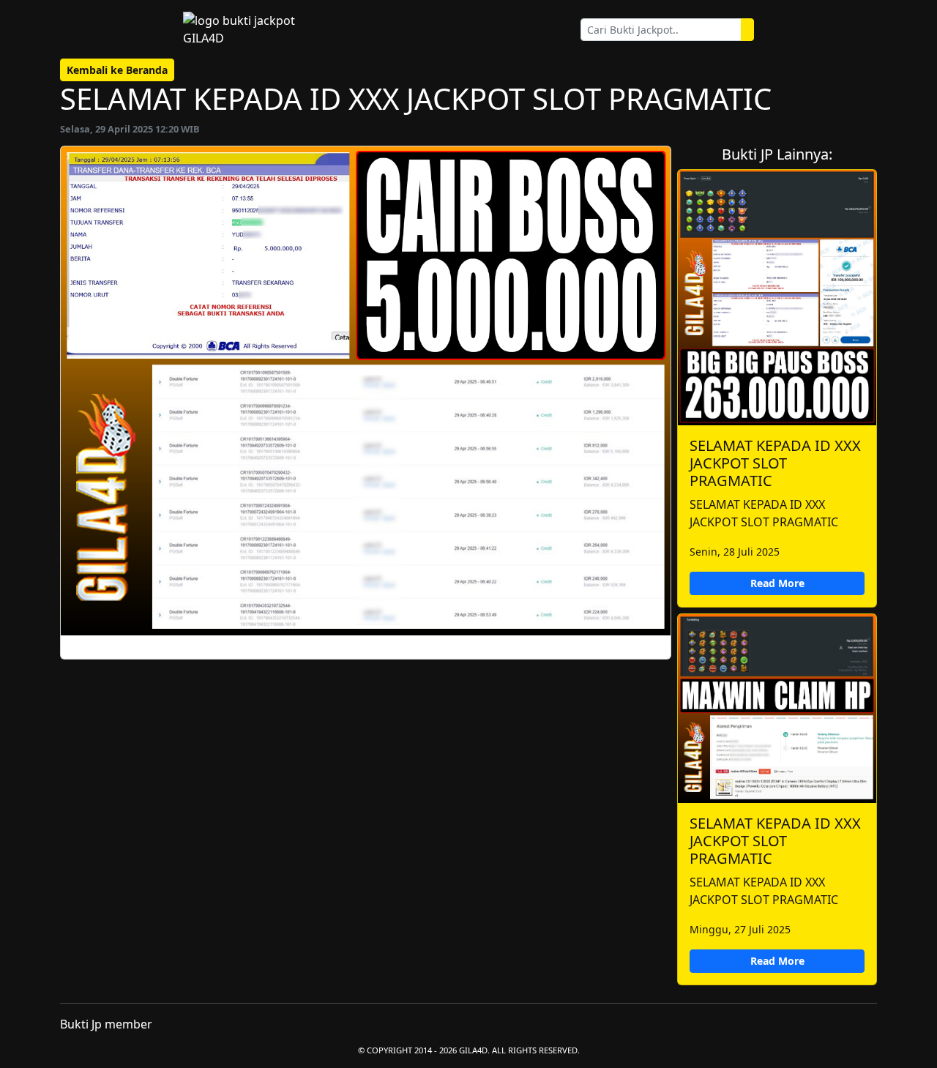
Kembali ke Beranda (117, 70)
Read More (777, 583)
